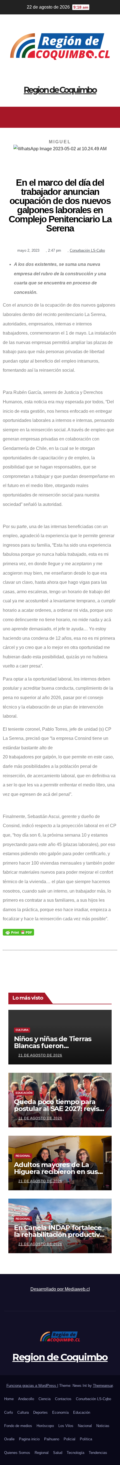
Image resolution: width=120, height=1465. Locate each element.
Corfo (8, 1412)
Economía (60, 1412)
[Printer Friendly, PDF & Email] (18, 932)
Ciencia (45, 1399)
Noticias (102, 1426)
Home (9, 1399)
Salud (57, 1453)
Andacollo (26, 1399)
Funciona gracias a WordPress (31, 1386)
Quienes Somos (17, 1453)
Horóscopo (45, 1426)
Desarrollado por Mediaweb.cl (60, 1289)
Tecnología (75, 1453)
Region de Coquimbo (60, 90)
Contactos (63, 1399)
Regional (23, 1155)
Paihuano (51, 1439)
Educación (24, 1092)
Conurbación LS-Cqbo (87, 250)
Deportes (40, 1412)
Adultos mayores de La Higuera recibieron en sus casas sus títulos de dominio (60, 1172)
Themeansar (103, 1386)
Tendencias (98, 1453)
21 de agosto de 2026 (40, 1055)
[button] (58, 117)
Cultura (22, 1029)
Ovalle (9, 1439)
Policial (69, 1439)
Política (86, 1439)
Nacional (85, 1426)
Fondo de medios (18, 1426)
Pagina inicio (29, 1439)
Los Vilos (65, 1426)
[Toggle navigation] (111, 117)
